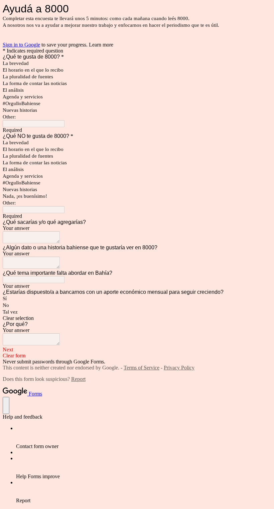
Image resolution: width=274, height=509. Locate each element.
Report (78, 379)
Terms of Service (141, 367)
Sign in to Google (21, 45)
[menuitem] (143, 437)
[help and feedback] (6, 405)
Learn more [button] (101, 45)
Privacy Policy (179, 367)
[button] (137, 318)
